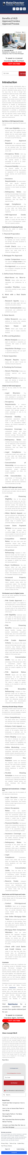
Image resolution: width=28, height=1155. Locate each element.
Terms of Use (12, 1143)
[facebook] (14, 9)
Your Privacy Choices (6, 1145)
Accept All (14, 1152)
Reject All (7, 1149)
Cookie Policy (20, 1143)
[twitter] (17, 9)
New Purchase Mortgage (16, 53)
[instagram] (21, 9)
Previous (18, 32)
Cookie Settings (20, 1149)
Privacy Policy (4, 1143)
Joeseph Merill (8, 50)
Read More (5, 1060)
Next (23, 32)
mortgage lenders (17, 261)
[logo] (13, 2)
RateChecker (12, 987)
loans (13, 532)
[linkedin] (24, 9)
